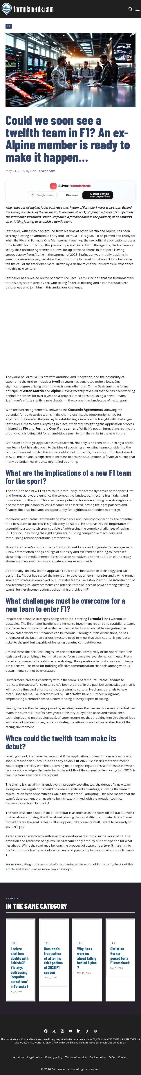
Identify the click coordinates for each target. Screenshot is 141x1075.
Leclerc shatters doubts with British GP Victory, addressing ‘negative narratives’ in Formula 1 (19, 967)
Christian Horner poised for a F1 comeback (120, 955)
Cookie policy (97, 1057)
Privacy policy (53, 1057)
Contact (123, 1057)
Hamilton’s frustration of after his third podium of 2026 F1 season (53, 960)
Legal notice (34, 1057)
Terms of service (76, 1057)
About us (18, 1057)
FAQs (112, 1057)
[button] (130, 9)
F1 (8, 26)
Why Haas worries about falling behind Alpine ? (87, 958)
